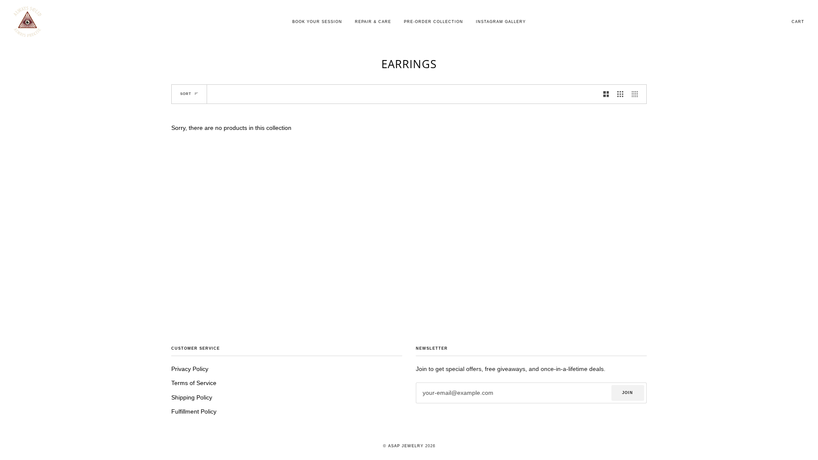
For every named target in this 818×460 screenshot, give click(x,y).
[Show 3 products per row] (620, 94)
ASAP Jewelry (405, 446)
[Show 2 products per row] (606, 94)
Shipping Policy (191, 397)
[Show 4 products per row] (637, 94)
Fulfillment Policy (193, 411)
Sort (185, 94)
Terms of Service (193, 383)
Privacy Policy (189, 369)
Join (627, 393)
